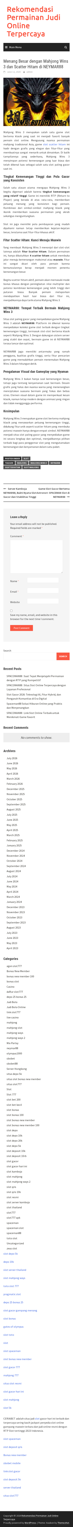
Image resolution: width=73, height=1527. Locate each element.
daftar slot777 (15, 991)
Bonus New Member (18, 971)
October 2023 (14, 917)
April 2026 (12, 773)
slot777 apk (13, 1217)
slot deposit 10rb (16, 1156)
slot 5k (7, 1407)
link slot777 (13, 1012)
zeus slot (12, 1248)
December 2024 (15, 850)
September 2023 (16, 922)
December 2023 (15, 907)
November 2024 (16, 855)
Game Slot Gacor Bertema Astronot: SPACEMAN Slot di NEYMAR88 (53, 492)
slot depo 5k (14, 1145)
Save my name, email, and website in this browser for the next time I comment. (33, 617)
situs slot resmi (12, 1383)
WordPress (30, 1522)
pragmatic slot (12, 1294)
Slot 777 (11, 1094)
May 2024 (12, 886)
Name (14, 581)
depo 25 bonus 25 (16, 996)
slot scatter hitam (54, 144)
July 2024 (12, 876)
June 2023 (12, 937)
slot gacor (13, 1161)
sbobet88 (12, 1063)
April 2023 (12, 948)
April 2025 (12, 830)
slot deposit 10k (16, 1151)
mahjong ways (15, 1032)
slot (5, 1343)
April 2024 (12, 891)
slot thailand (14, 1207)
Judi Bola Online (16, 1007)
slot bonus (13, 1109)
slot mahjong (31, 467)
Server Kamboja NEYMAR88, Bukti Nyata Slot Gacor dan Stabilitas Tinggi (19, 492)
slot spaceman (12, 1351)
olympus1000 (14, 1053)
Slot (26, 458)
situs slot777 (14, 1084)
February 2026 (15, 783)
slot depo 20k (14, 1140)
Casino (10, 986)
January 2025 (14, 845)
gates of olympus (13, 1326)
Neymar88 (55, 463)
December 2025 (15, 789)
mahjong (22, 463)
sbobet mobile (12, 1463)
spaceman (13, 1223)
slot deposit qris (12, 1447)
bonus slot (13, 981)
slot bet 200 (14, 1099)
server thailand (12, 1487)
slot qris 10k (14, 1192)
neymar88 (12, 1048)
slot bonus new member (21, 1120)
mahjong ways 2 (16, 1038)
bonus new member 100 (20, 976)
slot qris (11, 1187)
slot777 (11, 1212)
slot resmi (13, 1197)
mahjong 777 (11, 1375)
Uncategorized (15, 1243)
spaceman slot (15, 1228)
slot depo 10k (14, 1135)
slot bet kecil (14, 1104)
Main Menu (15, 47)
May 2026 (12, 768)
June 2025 (12, 819)
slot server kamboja (18, 1202)
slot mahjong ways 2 (18, 1181)
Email (14, 591)
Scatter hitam (12, 467)
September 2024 (16, 866)
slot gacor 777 (11, 1367)
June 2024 (12, 881)
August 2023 (14, 927)
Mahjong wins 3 (39, 463)
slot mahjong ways (14, 1278)
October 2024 (14, 860)
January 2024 (14, 901)
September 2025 (16, 804)
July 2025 (12, 814)
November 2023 (16, 912)
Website (15, 602)
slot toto (8, 1334)
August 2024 (14, 871)
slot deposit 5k (12, 1479)
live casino (13, 1017)
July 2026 (12, 758)
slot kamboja (14, 1171)
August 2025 (14, 809)
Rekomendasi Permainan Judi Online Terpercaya (33, 21)
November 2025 (16, 794)
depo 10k (8, 1261)
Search (7, 650)
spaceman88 (14, 1233)
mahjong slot (14, 1027)
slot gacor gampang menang (20, 1310)
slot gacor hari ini (17, 1166)
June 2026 (12, 763)
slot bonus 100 (15, 1115)
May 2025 (12, 825)
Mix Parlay (12, 1043)
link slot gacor (11, 1471)
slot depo (12, 1130)
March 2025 (13, 835)
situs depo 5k (14, 1074)
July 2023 (12, 932)
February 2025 (15, 840)
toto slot (12, 1238)
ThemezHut (63, 1522)
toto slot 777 (11, 1286)
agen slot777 (14, 966)
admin (29, 71)
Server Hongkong (17, 1068)
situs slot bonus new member (24, 1079)
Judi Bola (12, 1002)
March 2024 (13, 896)
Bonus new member (14, 1455)
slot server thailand (14, 1270)
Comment (17, 536)
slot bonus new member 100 (23, 1125)
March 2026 (13, 778)
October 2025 (14, 799)
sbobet (11, 1058)
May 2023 (12, 943)
